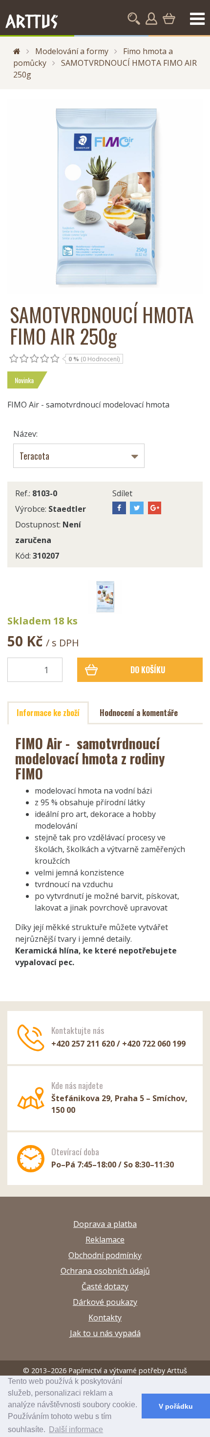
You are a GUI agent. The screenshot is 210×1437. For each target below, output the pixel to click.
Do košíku (147, 670)
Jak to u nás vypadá (105, 1333)
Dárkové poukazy (105, 1302)
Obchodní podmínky (105, 1255)
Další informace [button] (76, 1429)
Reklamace (105, 1239)
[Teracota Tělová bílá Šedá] (79, 456)
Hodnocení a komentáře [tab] (139, 712)
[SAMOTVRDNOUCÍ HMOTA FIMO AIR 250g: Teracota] (105, 597)
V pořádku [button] (176, 1406)
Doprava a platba (105, 1224)
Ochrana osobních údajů (105, 1270)
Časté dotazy (105, 1286)
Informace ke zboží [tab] (48, 712)
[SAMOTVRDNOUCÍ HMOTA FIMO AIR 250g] (105, 196)
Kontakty (105, 1317)
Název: (25, 433)
